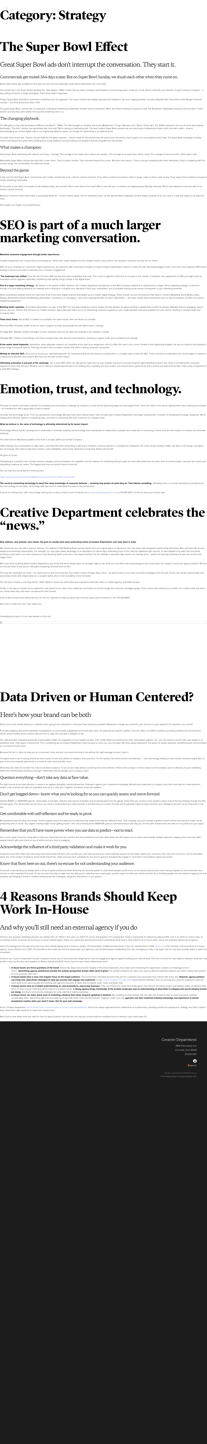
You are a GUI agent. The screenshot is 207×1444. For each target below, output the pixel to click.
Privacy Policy (171, 1076)
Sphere (193, 1065)
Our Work (99, 5)
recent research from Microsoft (117, 980)
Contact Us (170, 5)
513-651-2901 (194, 5)
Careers (150, 5)
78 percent (160, 946)
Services (133, 5)
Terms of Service (186, 1076)
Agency (117, 5)
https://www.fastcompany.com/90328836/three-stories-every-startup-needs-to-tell (37, 477)
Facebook (195, 1061)
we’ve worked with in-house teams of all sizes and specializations (56, 1007)
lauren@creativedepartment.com (102, 492)
